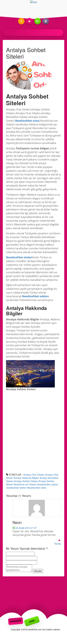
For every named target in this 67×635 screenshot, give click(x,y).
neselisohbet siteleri (16, 487)
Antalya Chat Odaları (34, 474)
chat (32, 620)
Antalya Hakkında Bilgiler (26, 477)
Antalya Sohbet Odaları (26, 481)
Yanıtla (57, 543)
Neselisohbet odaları (47, 484)
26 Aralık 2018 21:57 (26, 527)
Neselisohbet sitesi (36, 487)
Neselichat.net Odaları (25, 484)
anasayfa (15, 621)
